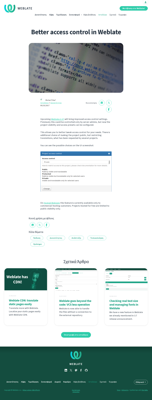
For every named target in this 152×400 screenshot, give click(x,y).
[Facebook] (81, 370)
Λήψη (51, 14)
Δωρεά (58, 381)
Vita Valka (145, 390)
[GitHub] (86, 370)
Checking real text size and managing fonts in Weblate (123, 304)
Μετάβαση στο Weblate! (134, 8)
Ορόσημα (37, 244)
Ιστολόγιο (102, 14)
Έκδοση (36, 238)
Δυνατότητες (41, 14)
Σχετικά (112, 14)
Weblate (25, 8)
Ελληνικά (140, 382)
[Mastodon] (76, 370)
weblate (75, 364)
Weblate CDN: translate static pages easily (23, 302)
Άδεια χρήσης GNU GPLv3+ (31, 390)
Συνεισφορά (74, 14)
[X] (71, 370)
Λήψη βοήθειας (89, 14)
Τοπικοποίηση (96, 238)
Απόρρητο (125, 390)
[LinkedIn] (65, 370)
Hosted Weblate (52, 202)
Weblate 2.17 (57, 119)
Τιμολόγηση (61, 14)
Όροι (118, 390)
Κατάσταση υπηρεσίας (76, 391)
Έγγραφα (122, 14)
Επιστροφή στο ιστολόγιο (76, 335)
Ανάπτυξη (76, 238)
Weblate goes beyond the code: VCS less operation (75, 303)
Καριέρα (67, 381)
